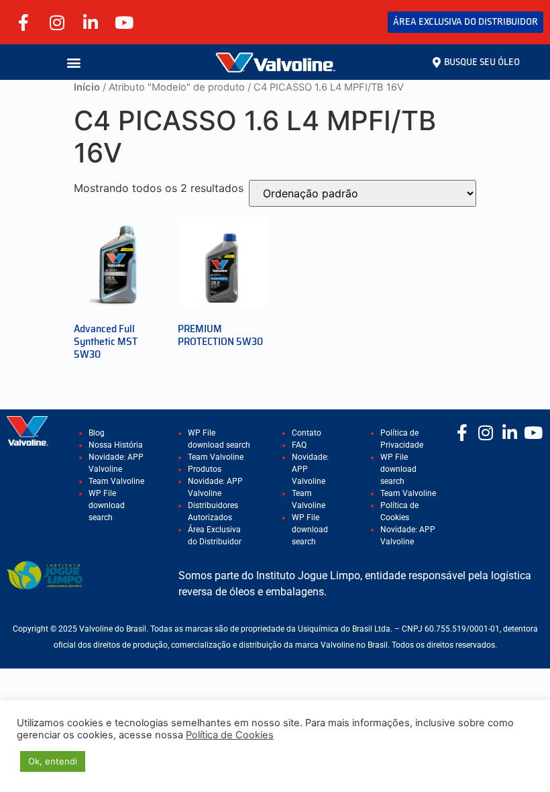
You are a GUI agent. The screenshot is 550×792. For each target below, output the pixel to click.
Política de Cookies (230, 735)
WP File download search (107, 505)
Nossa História (116, 445)
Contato (306, 433)
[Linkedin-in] (90, 22)
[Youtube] (124, 22)
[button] (74, 62)
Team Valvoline (116, 481)
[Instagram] (57, 22)
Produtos (204, 469)
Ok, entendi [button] (52, 761)
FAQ (299, 445)
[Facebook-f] (23, 22)
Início (87, 87)
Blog (97, 433)
